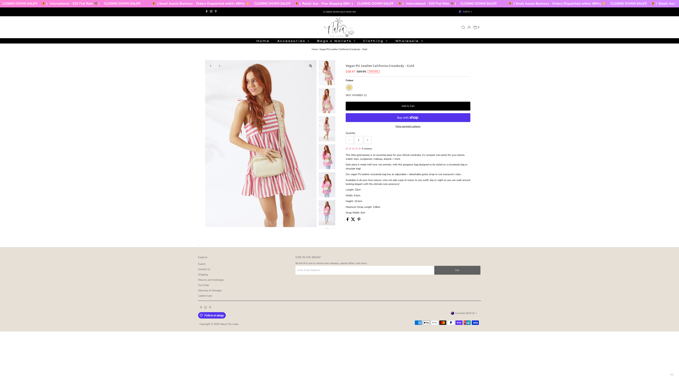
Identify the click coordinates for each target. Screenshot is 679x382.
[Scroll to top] (671, 374)
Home (262, 41)
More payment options (408, 126)
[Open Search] (463, 27)
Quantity (350, 133)
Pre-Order (203, 285)
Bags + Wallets (335, 41)
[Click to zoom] (311, 66)
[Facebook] (206, 12)
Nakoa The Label (229, 324)
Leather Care (205, 295)
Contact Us (204, 269)
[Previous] (211, 66)
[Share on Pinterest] (359, 220)
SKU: (348, 95)
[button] (349, 87)
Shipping (203, 274)
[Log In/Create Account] (469, 27)
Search (201, 264)
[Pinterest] (216, 12)
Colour (349, 80)
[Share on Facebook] (348, 220)
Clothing (374, 41)
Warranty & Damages (210, 290)
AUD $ (466, 11)
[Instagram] (211, 12)
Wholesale (407, 41)
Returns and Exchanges (211, 280)
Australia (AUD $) (464, 313)
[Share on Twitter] (353, 220)
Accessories (292, 41)
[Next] (220, 66)
